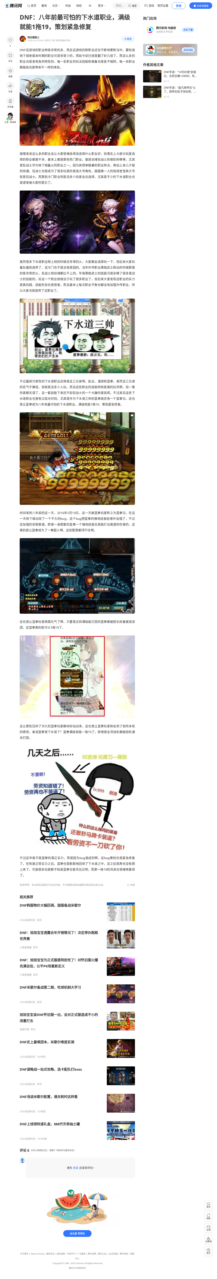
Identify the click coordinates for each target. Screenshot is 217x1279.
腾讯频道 (124, 1253)
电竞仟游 (24, 1029)
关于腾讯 (24, 1253)
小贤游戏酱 (26, 947)
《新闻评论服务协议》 (65, 1150)
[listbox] (77, 1017)
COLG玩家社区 (27, 920)
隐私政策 (61, 1253)
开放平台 (71, 1253)
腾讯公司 (73, 1268)
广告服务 (81, 1253)
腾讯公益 (102, 1253)
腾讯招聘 (92, 1253)
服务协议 (50, 1253)
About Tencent (37, 1253)
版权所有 (82, 1268)
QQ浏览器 (113, 1253)
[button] (188, 29)
